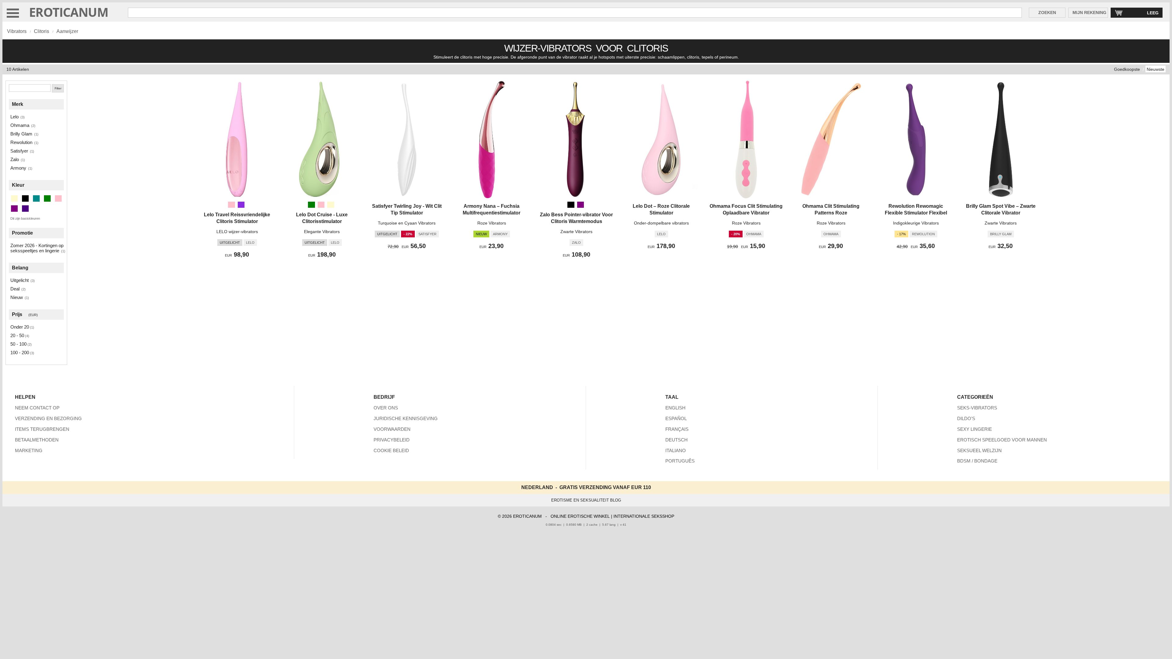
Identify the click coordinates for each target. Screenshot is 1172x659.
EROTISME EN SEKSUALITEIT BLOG (586, 500)
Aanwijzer (67, 31)
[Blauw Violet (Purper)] (241, 205)
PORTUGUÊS (680, 460)
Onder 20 (19, 327)
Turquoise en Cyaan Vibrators (407, 223)
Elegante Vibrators (322, 231)
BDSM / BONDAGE (977, 460)
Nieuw (16, 297)
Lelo (14, 116)
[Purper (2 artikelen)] (14, 208)
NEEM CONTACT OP (37, 407)
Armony (18, 168)
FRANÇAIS (677, 429)
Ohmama (19, 125)
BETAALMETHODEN (37, 439)
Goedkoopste (1127, 69)
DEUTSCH (676, 439)
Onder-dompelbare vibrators (661, 223)
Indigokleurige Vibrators (916, 223)
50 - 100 (18, 344)
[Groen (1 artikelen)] (47, 198)
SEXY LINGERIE (974, 429)
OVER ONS (386, 407)
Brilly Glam (21, 133)
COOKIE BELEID (391, 450)
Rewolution (21, 142)
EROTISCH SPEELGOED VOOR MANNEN (1002, 439)
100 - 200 (19, 352)
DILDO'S (966, 418)
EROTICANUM (68, 12)
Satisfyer (19, 150)
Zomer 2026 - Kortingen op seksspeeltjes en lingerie (36, 248)
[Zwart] (570, 205)
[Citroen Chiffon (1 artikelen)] (14, 198)
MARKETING (28, 450)
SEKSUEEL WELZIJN (979, 450)
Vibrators (17, 31)
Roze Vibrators (491, 223)
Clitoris (41, 31)
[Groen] (311, 205)
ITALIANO (675, 450)
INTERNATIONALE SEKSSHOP (643, 516)
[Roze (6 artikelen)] (58, 198)
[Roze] (231, 205)
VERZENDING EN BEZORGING (48, 418)
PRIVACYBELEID (392, 439)
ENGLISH (675, 407)
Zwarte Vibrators (576, 231)
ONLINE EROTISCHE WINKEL (580, 516)
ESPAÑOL (676, 418)
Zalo (14, 159)
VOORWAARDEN (392, 429)
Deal (15, 288)
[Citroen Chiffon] (330, 205)
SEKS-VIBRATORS (977, 407)
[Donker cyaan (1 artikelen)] (36, 198)
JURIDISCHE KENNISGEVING (406, 418)
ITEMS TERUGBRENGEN (42, 429)
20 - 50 (17, 335)
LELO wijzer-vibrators (237, 231)
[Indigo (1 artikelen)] (25, 208)
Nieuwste (1155, 69)
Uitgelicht (19, 280)
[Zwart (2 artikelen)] (25, 198)
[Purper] (580, 205)
